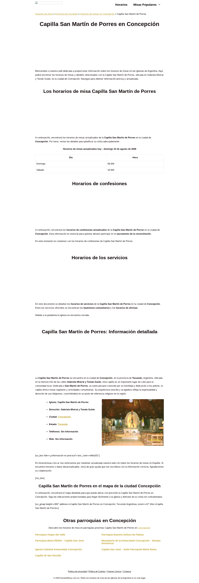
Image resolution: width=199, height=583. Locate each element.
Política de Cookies (96, 571)
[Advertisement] (99, 49)
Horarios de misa (44, 14)
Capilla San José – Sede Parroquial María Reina (129, 549)
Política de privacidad (77, 571)
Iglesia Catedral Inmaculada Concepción (58, 549)
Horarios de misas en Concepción (97, 14)
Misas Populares (144, 4)
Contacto (127, 571)
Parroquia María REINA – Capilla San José (59, 540)
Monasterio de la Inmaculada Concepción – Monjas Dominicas (131, 542)
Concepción (64, 417)
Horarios (121, 4)
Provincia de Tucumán (66, 14)
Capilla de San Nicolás (48, 555)
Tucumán (63, 424)
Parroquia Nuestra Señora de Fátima (123, 534)
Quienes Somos (114, 571)
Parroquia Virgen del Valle (50, 534)
